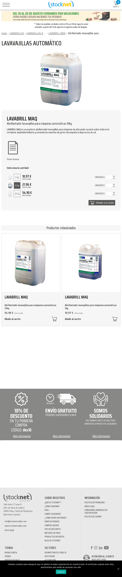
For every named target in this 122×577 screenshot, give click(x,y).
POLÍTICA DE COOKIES (93, 516)
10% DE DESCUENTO (53, 529)
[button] (114, 176)
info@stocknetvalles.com (16, 521)
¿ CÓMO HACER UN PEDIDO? (56, 518)
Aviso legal (9, 530)
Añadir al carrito (13, 319)
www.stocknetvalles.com (15, 526)
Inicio (4, 33)
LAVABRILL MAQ (57, 33)
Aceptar (61, 572)
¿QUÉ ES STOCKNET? (53, 502)
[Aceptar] (118, 568)
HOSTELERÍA (50, 556)
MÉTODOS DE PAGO (52, 533)
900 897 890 (99, 559)
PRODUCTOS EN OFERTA (54, 536)
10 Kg (17, 185)
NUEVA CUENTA (11, 552)
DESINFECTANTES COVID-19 (55, 552)
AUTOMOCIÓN (50, 560)
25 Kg (17, 193)
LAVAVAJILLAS (17, 33)
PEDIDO (8, 556)
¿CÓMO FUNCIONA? (52, 506)
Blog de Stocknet (53, 540)
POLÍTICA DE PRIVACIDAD (95, 502)
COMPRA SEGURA (52, 525)
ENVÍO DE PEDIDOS (52, 521)
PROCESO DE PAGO (12, 560)
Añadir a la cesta (105, 202)
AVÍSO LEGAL (90, 506)
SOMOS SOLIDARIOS (53, 514)
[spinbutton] (110, 177)
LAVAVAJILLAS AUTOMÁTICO (41, 33)
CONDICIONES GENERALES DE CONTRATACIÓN (96, 511)
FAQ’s (47, 510)
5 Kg (17, 177)
